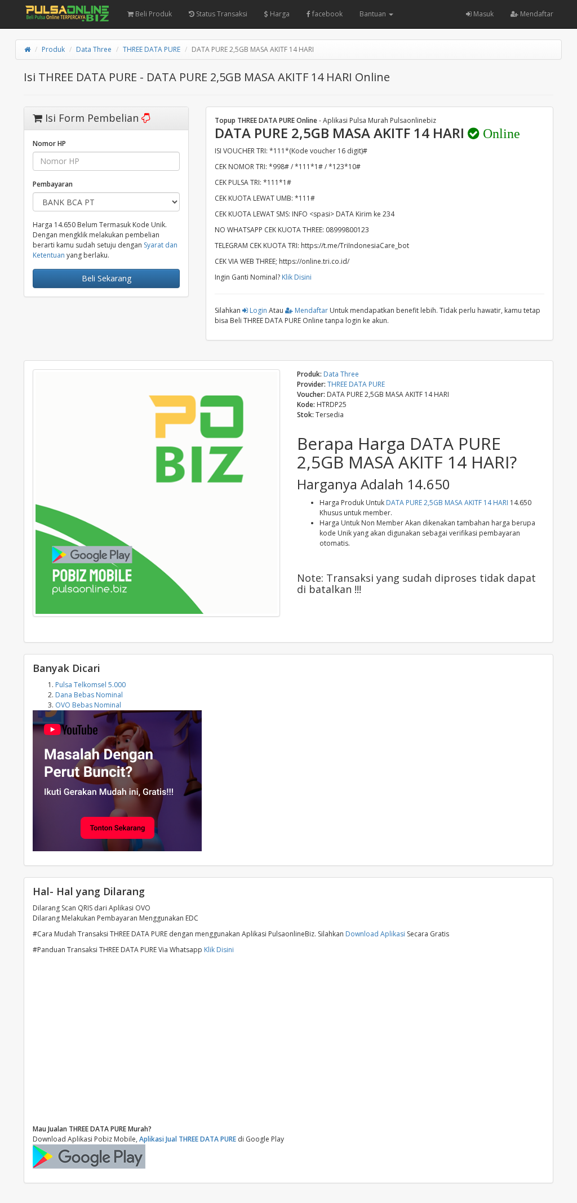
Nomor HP (49, 143)
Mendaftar (535, 14)
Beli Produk (153, 14)
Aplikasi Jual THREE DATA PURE (187, 1139)
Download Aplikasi (375, 934)
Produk (53, 49)
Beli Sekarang (106, 278)
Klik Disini (297, 277)
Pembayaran (53, 184)
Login (257, 310)
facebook (326, 14)
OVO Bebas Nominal (88, 705)
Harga (279, 14)
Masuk (483, 14)
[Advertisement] (288, 1039)
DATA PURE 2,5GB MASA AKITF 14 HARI (447, 502)
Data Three (94, 49)
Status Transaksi (220, 14)
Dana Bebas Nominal (89, 695)
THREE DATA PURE (151, 49)
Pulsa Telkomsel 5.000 (90, 684)
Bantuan (373, 14)
